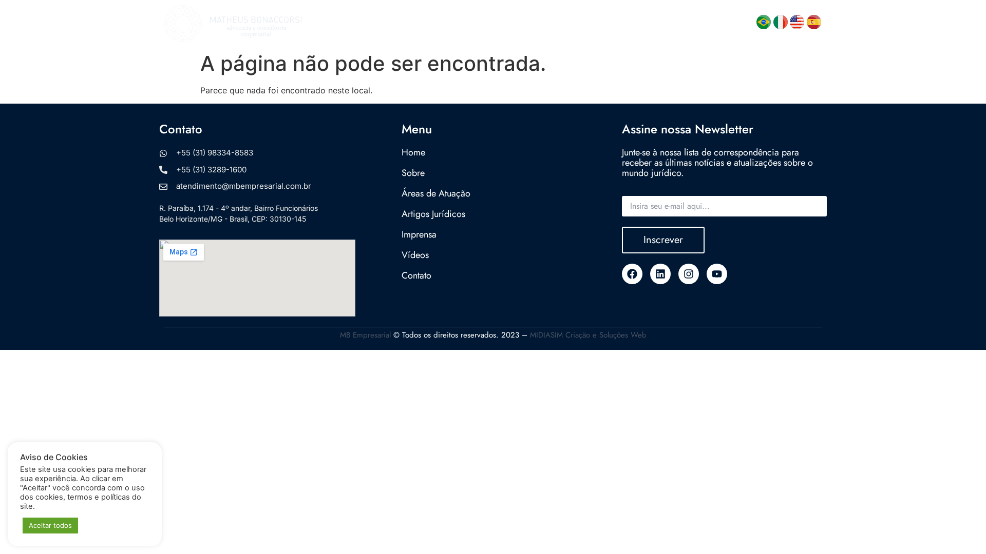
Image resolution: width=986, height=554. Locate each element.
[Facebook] (632, 274)
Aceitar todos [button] (50, 525)
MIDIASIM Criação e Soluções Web (588, 335)
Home (352, 23)
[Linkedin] (660, 274)
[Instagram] (688, 274)
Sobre (391, 23)
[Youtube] (717, 274)
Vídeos (674, 23)
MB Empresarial (365, 335)
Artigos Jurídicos (563, 23)
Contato (718, 23)
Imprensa (627, 23)
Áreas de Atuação (466, 23)
